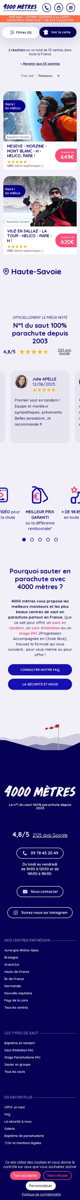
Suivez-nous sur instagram (44, 912)
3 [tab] (40, 539)
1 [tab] (24, 539)
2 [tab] (32, 539)
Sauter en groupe (17, 1065)
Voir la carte (60, 32)
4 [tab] (48, 539)
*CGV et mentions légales (22, 1143)
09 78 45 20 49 (44, 853)
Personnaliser (40, 1185)
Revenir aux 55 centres (41, 64)
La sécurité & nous (18, 1122)
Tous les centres (16, 1008)
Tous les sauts (14, 1072)
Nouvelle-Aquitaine (18, 993)
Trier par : (28, 76)
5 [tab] (56, 539)
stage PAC (28, 633)
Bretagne (11, 957)
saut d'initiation (45, 627)
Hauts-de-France (16, 972)
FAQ (7, 1114)
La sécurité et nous (40, 684)
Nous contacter (44, 891)
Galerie (9, 1129)
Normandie (12, 986)
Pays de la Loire (16, 1000)
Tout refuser (57, 1175)
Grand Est (11, 965)
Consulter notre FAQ (40, 670)
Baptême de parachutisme (24, 1136)
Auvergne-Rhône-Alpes (21, 950)
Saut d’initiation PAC (19, 1050)
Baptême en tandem (19, 1043)
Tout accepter (25, 1175)
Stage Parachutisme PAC (22, 1057)
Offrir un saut (14, 1107)
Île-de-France (14, 979)
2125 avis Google (64, 352)
